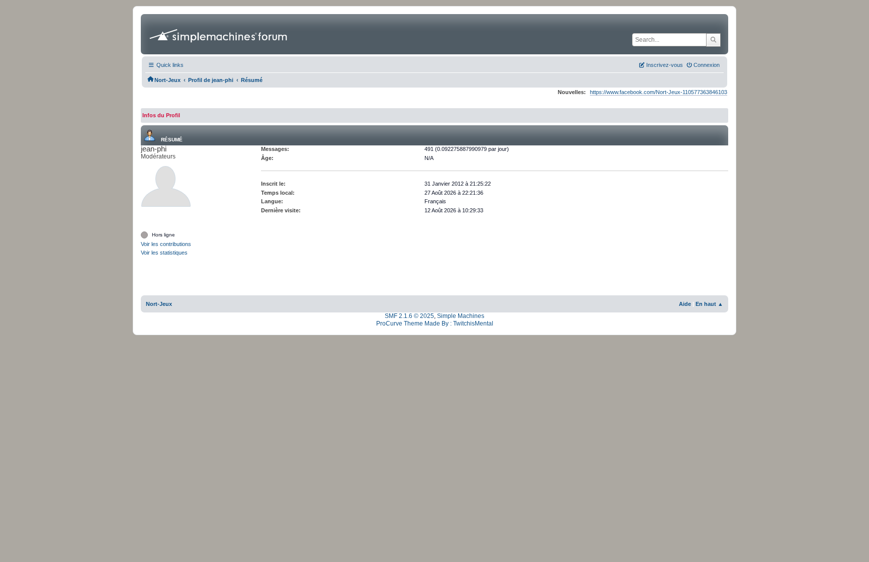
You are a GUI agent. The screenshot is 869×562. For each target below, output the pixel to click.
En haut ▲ (709, 304)
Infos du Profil (161, 115)
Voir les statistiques (164, 253)
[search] (713, 39)
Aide (685, 304)
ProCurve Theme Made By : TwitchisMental (434, 323)
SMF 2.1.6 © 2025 (409, 315)
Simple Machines (460, 315)
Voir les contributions (166, 244)
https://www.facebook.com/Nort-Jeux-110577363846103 (658, 92)
